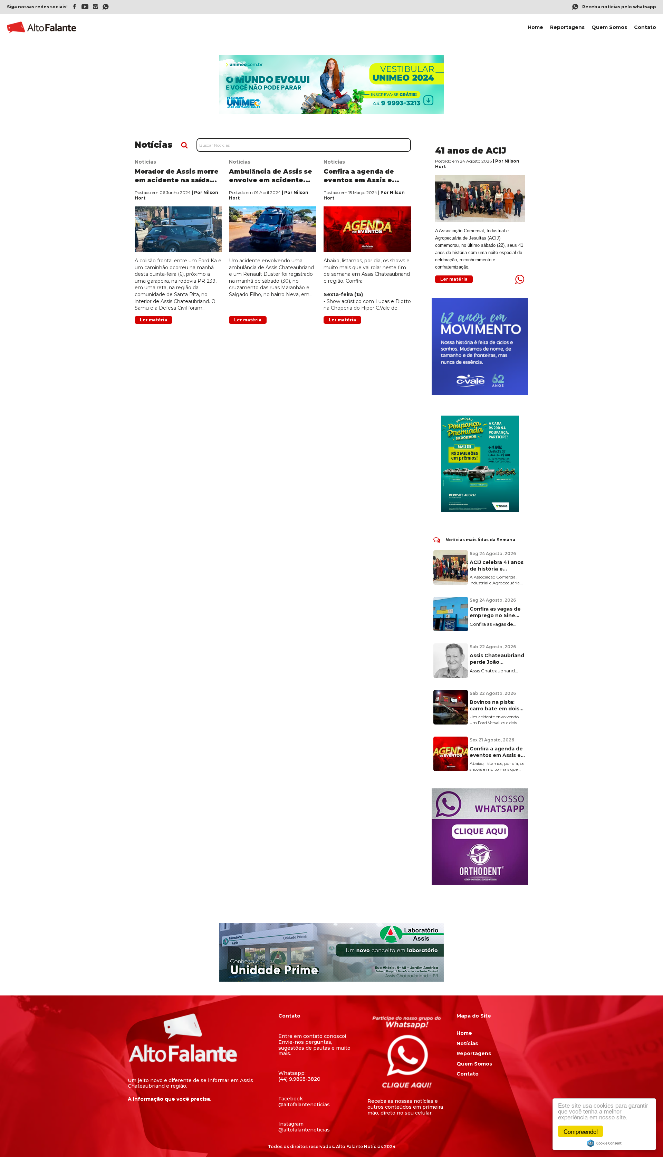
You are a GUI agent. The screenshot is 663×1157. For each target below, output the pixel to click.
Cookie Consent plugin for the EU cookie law (604, 1143)
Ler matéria (153, 319)
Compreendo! (581, 1131)
